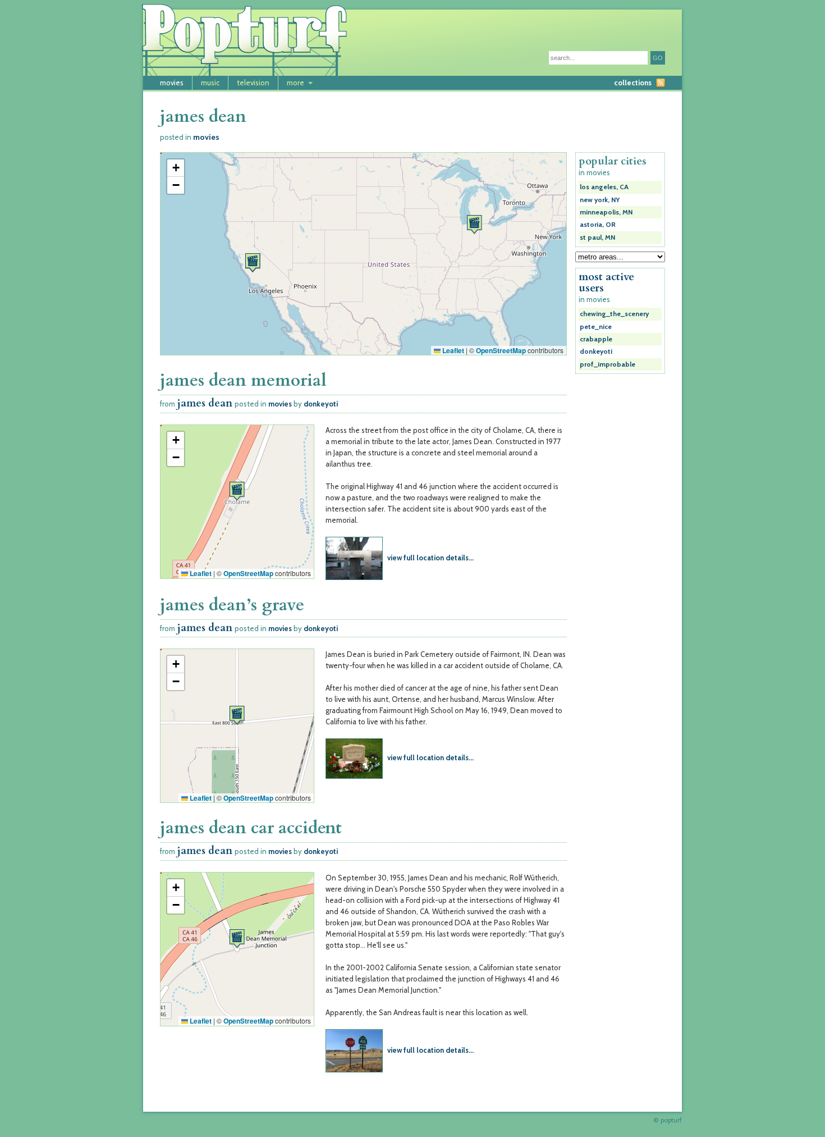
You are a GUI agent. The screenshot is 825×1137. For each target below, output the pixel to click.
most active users (606, 282)
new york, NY (600, 200)
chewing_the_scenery (614, 314)
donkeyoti (321, 403)
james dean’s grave (232, 605)
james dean (204, 403)
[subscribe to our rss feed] (660, 83)
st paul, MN (597, 237)
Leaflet (452, 350)
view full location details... (430, 557)
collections (633, 82)
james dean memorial (243, 380)
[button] (474, 224)
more (295, 82)
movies (172, 82)
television (253, 82)
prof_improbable (607, 364)
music (210, 82)
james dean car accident (251, 827)
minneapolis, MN (606, 212)
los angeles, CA (604, 187)
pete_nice (596, 327)
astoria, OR (598, 225)
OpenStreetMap (501, 350)
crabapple (596, 339)
